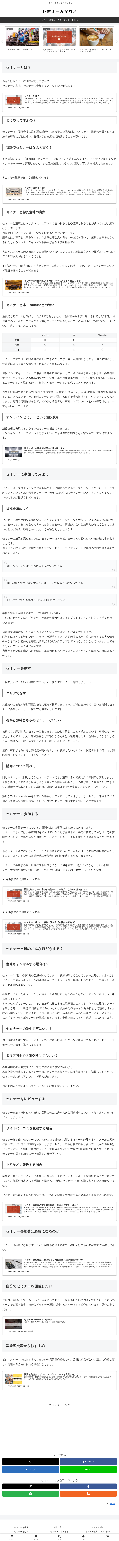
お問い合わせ (59, 1527)
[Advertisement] (59, 1427)
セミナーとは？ (21, 1531)
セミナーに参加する (59, 1531)
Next (116, 41)
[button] (110, 831)
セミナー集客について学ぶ (97, 1531)
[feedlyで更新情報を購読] (30, 1494)
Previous (2, 41)
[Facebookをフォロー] (88, 1486)
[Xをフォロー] (30, 1486)
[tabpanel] (22, 41)
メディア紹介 (98, 1527)
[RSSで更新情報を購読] (88, 1494)
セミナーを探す (21, 1527)
